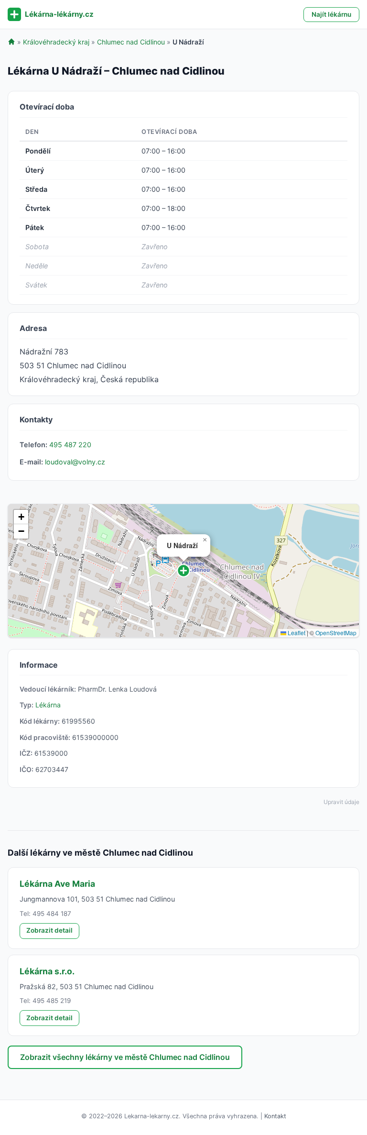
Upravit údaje (341, 801)
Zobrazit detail (49, 930)
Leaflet (295, 632)
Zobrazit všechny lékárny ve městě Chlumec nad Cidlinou (125, 1057)
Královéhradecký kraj (56, 42)
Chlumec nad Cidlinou (131, 42)
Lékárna (48, 705)
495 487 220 (70, 445)
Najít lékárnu (331, 14)
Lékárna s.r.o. (47, 971)
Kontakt (275, 1116)
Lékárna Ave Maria (57, 884)
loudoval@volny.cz (75, 462)
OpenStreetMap (335, 632)
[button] (183, 570)
